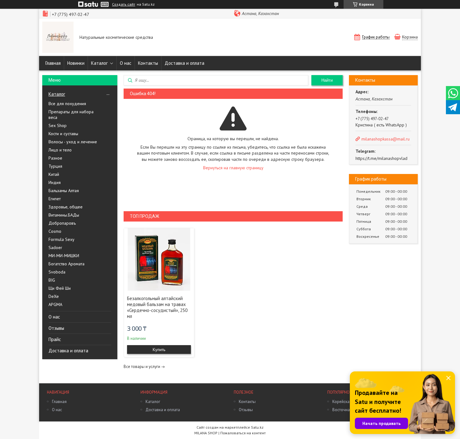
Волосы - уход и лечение (73, 142)
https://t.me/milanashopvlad (381, 158)
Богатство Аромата (66, 264)
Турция (55, 166)
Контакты (148, 63)
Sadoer (55, 247)
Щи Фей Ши (60, 288)
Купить (159, 349)
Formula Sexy (61, 239)
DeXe (54, 296)
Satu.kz (257, 427)
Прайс (55, 339)
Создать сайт (123, 4)
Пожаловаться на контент (243, 433)
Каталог (99, 63)
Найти (327, 80)
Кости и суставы (63, 133)
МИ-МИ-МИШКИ (64, 255)
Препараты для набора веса (71, 114)
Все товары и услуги (142, 367)
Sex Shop (58, 125)
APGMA (55, 304)
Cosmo (55, 231)
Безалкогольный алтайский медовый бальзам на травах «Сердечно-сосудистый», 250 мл (157, 307)
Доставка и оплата (184, 63)
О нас (125, 63)
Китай (54, 174)
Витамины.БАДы (64, 215)
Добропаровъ (62, 223)
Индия (55, 182)
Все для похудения (67, 103)
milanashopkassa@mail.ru (385, 139)
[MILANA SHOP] (58, 38)
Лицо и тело (60, 150)
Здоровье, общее (66, 207)
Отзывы (56, 328)
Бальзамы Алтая (64, 190)
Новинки (75, 63)
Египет (55, 199)
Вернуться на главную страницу (233, 168)
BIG (52, 280)
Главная (53, 63)
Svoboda (57, 272)
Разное (55, 158)
